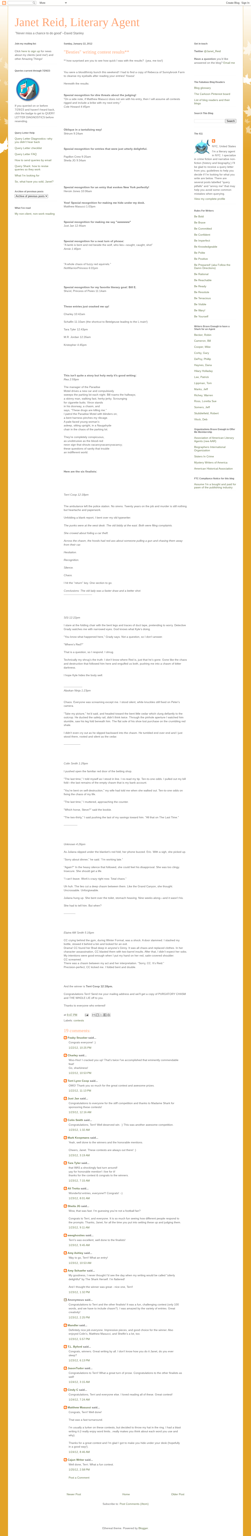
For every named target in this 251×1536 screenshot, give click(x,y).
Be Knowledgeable (205, 246)
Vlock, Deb (200, 419)
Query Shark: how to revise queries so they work (31, 167)
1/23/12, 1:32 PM (79, 1292)
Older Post (177, 1494)
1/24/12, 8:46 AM (79, 1451)
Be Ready (200, 286)
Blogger (143, 1528)
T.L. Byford (75, 1346)
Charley (73, 1055)
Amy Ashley (75, 1252)
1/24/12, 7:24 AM (79, 1399)
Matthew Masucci (79, 1407)
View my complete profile (209, 198)
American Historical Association (213, 468)
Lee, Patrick (201, 377)
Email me (229, 62)
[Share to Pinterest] (109, 1015)
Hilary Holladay (203, 370)
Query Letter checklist (28, 148)
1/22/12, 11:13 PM (80, 1090)
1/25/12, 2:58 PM (79, 1469)
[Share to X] (101, 1015)
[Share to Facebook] (105, 1015)
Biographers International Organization (210, 448)
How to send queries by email (33, 160)
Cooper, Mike (202, 346)
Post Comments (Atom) (134, 1503)
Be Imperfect (202, 240)
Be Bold (199, 216)
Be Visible (200, 304)
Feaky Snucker (77, 1037)
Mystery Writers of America (210, 462)
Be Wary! (199, 310)
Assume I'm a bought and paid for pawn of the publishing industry (215, 486)
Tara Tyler (74, 1162)
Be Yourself (201, 316)
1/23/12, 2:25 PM (79, 1317)
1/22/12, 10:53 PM (80, 1073)
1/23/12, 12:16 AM (80, 1112)
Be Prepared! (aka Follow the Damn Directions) (212, 266)
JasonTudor (76, 1368)
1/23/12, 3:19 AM (79, 1155)
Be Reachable (203, 280)
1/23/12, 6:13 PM (79, 1360)
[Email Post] (86, 1014)
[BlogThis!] (97, 1015)
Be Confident (202, 234)
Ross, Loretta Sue (205, 401)
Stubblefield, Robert (206, 413)
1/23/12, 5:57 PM (79, 1339)
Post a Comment (79, 1477)
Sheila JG (74, 1206)
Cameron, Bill (202, 340)
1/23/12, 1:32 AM (79, 1129)
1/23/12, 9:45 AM (79, 1245)
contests (79, 1020)
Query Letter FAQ (26, 154)
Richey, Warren (203, 395)
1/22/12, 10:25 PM (80, 1047)
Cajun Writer (76, 1459)
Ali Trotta (74, 1188)
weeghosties (76, 1235)
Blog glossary (202, 87)
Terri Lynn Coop (78, 1080)
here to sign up (31, 51)
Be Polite (199, 252)
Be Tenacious (202, 298)
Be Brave (200, 222)
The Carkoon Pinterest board (212, 93)
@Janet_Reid (212, 51)
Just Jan (73, 1098)
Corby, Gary (201, 352)
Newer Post (74, 1494)
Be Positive (201, 258)
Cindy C (73, 1389)
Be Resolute (201, 292)
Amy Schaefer (77, 1270)
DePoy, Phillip (202, 359)
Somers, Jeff (202, 407)
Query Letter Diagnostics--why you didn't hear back (33, 140)
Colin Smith (75, 1120)
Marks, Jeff (201, 389)
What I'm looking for (27, 175)
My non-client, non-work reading (35, 213)
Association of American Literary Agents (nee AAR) (214, 439)
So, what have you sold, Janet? (34, 181)
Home (126, 1494)
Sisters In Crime (204, 456)
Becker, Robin (202, 334)
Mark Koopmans (78, 1137)
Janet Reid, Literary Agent (77, 22)
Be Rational (201, 274)
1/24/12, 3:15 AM (79, 1381)
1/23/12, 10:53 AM (80, 1262)
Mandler (73, 1325)
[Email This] (94, 1015)
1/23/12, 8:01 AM (79, 1198)
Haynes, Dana (203, 365)
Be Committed (203, 228)
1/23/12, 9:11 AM (79, 1227)
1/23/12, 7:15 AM (79, 1180)
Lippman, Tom (203, 383)
